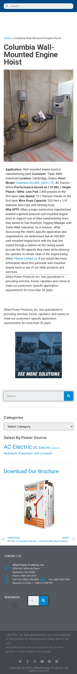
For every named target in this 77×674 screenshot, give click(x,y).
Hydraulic (10, 453)
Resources (12, 597)
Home (7, 38)
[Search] (68, 396)
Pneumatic (25, 453)
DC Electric (42, 447)
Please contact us (25, 258)
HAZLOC (56, 448)
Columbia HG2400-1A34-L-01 (35, 183)
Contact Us (13, 556)
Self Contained (43, 453)
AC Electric (18, 447)
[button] (22, 23)
